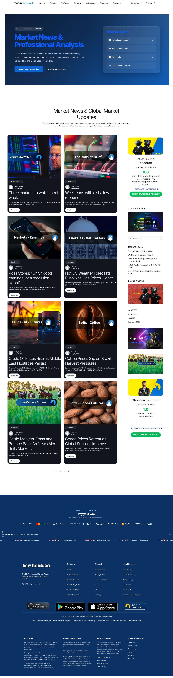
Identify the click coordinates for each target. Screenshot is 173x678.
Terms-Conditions (101, 580)
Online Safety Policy (73, 585)
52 (68, 471)
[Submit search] (160, 238)
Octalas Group (132, 645)
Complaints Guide (72, 580)
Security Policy (128, 570)
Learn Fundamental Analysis (41, 621)
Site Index (131, 652)
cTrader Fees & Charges (131, 595)
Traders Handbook (73, 595)
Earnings (14, 262)
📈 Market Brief (131, 57)
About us (69, 570)
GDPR (97, 585)
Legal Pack (127, 585)
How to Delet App (72, 590)
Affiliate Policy (128, 580)
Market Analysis (133, 649)
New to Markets (133, 658)
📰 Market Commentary (131, 48)
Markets (70, 181)
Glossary (98, 595)
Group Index (132, 655)
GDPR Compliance (129, 575)
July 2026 (131, 318)
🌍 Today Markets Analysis (131, 65)
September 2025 (134, 322)
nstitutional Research (119, 621)
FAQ (96, 590)
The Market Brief (103, 621)
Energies (71, 262)
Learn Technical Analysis (61, 621)
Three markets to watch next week (140, 251)
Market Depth (132, 642)
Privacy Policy (100, 575)
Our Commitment (72, 575)
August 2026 (132, 314)
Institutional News (135, 621)
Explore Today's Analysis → (29, 69)
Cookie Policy (100, 570)
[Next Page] (72, 471)
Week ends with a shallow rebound (140, 255)
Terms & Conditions (103, 657)
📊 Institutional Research (131, 40)
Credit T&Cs (127, 590)
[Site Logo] (24, 3)
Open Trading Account (57, 69)
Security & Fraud (102, 664)
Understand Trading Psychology (84, 621)
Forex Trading (16, 181)
